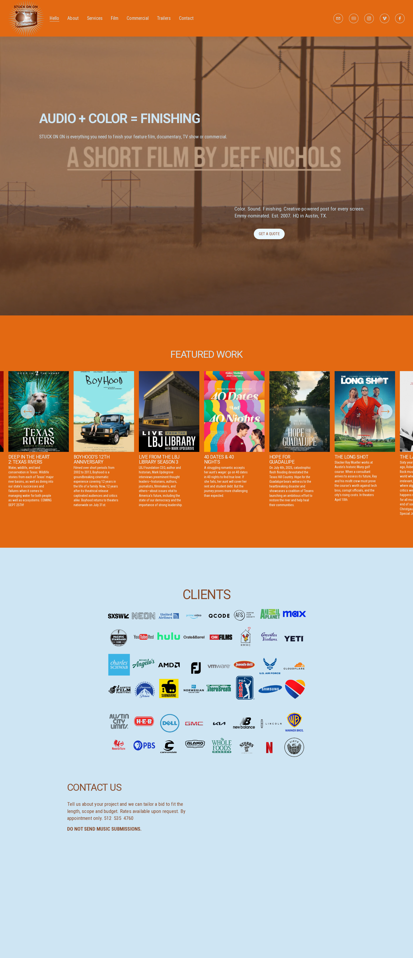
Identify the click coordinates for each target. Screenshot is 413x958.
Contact (186, 18)
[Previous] (28, 411)
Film (115, 18)
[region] (206, 443)
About (73, 18)
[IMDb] (354, 18)
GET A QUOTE (269, 234)
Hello (54, 18)
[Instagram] (369, 18)
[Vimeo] (384, 18)
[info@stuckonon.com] (338, 18)
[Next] (385, 411)
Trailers (164, 18)
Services (95, 18)
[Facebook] (400, 18)
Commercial (138, 18)
